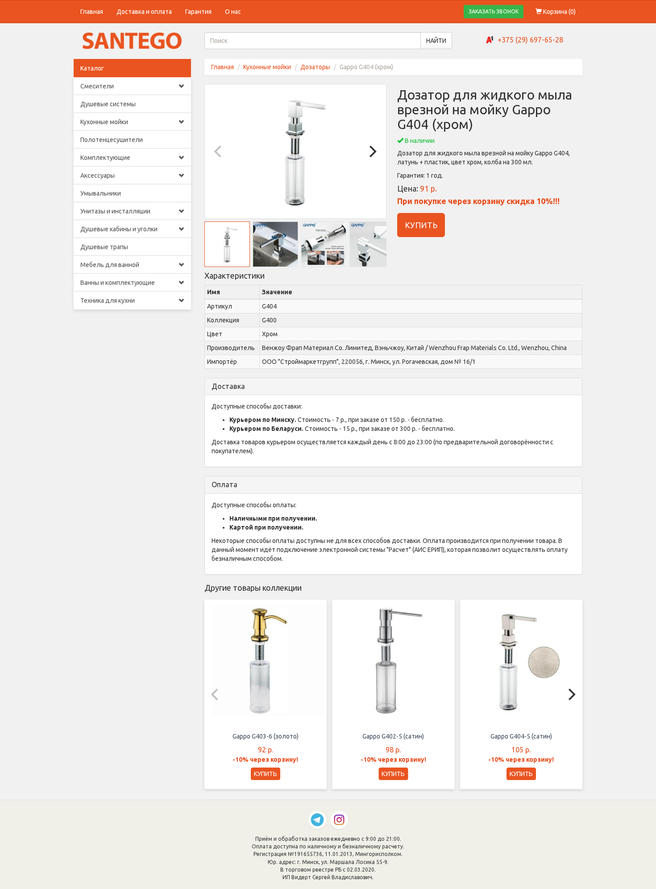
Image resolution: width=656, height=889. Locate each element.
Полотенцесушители (111, 139)
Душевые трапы (104, 246)
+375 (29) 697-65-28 (530, 40)
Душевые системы (108, 104)
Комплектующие (105, 157)
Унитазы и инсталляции (115, 211)
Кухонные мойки (104, 121)
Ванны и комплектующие (117, 282)
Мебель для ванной (109, 264)
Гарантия (198, 11)
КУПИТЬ (421, 225)
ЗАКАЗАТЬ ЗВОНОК (494, 11)
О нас (233, 11)
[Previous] (219, 151)
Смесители (97, 86)
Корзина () (559, 11)
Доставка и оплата (144, 11)
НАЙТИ (436, 40)
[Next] (372, 151)
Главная (91, 11)
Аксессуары (97, 175)
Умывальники (100, 193)
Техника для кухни (107, 300)
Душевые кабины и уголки (119, 229)
